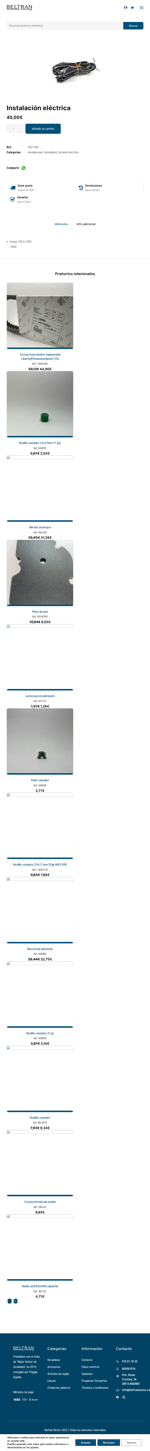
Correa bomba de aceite (40, 1202)
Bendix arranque (40, 527)
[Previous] (10, 1301)
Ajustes (131, 1442)
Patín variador (40, 780)
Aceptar (86, 1442)
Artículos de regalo (58, 1374)
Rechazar (109, 1442)
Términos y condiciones (95, 1388)
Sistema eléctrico (68, 152)
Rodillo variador (40, 1117)
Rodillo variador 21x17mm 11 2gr (40, 443)
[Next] (16, 1301)
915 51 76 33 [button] (129, 1361)
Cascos (51, 1381)
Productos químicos (58, 1388)
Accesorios (53, 1367)
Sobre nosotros (91, 1367)
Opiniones (87, 1374)
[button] (75, 69)
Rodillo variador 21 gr (40, 1033)
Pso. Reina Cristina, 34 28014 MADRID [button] (131, 1379)
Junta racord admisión (40, 696)
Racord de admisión (40, 949)
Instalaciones (35, 152)
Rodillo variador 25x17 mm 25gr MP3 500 (40, 864)
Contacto (87, 1360)
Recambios (50, 152)
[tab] (86, 225)
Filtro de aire (40, 611)
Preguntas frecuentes (94, 1381)
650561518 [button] (128, 1368)
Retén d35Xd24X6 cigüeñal (40, 1286)
